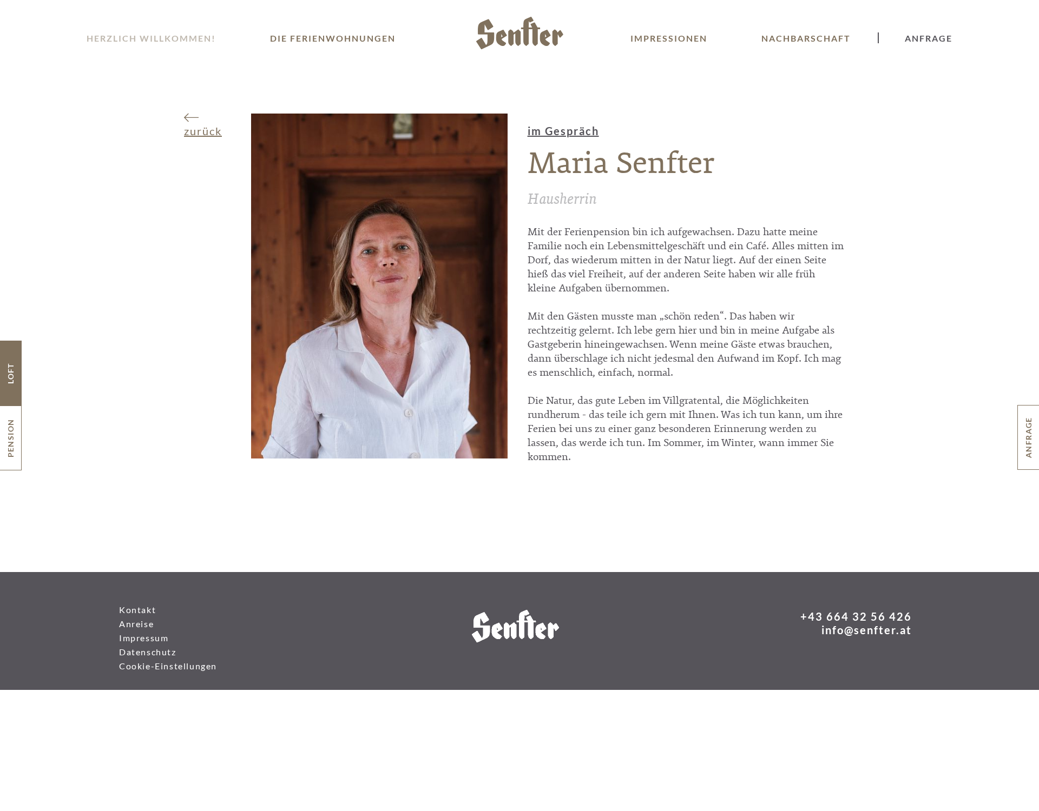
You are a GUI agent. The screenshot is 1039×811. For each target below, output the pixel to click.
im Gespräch (563, 130)
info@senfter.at (866, 629)
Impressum (143, 638)
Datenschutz (147, 652)
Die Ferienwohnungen (333, 38)
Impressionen (668, 38)
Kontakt (137, 609)
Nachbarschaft (806, 38)
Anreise (136, 624)
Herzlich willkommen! (151, 38)
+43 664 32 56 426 (856, 616)
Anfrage (928, 38)
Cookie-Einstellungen (168, 666)
